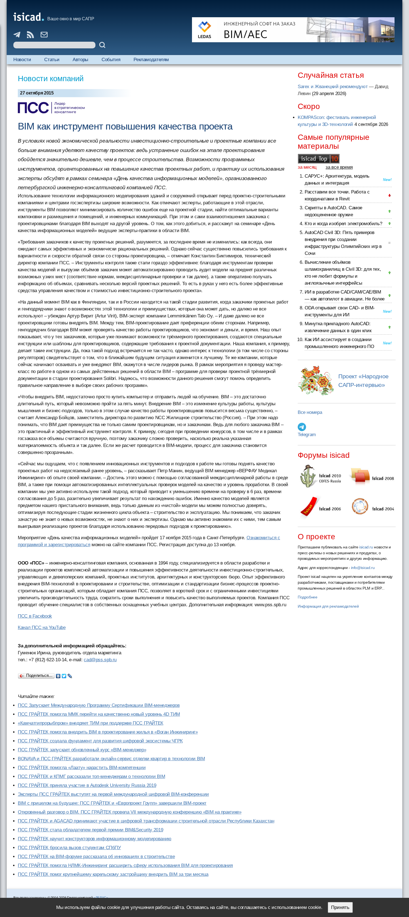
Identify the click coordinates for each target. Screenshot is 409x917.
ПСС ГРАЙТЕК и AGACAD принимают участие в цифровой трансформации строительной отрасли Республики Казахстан (146, 821)
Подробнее (307, 597)
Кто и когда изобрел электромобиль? (343, 223)
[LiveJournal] (70, 674)
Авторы (80, 59)
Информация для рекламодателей (328, 606)
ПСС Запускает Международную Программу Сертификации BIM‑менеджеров (99, 705)
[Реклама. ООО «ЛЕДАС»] (293, 29)
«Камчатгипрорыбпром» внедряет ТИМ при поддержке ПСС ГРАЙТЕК (90, 723)
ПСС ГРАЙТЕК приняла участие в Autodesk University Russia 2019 (87, 785)
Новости (22, 59)
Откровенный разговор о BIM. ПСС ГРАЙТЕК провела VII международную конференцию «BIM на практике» (129, 812)
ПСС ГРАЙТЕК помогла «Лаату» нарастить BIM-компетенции (82, 767)
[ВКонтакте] (58, 674)
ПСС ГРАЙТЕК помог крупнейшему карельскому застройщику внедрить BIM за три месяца (113, 874)
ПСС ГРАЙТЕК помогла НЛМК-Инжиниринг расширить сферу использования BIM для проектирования (125, 865)
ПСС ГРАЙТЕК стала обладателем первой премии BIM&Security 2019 (90, 829)
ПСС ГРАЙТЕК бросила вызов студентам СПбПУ (69, 847)
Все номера (310, 412)
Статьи (51, 59)
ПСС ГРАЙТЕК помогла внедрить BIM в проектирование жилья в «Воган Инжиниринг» (108, 732)
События (111, 59)
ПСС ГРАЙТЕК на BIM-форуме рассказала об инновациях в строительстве (96, 856)
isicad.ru (366, 547)
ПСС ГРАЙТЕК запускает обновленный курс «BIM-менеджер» (82, 749)
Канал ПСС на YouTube (42, 627)
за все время (339, 167)
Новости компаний (51, 78)
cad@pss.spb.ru (100, 659)
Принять (340, 907)
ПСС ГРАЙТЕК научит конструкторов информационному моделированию (94, 838)
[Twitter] (64, 674)
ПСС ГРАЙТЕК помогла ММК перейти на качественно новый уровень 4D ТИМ (99, 714)
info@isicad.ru (363, 567)
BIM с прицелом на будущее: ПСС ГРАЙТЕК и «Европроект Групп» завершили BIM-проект (112, 803)
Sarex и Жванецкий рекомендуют (333, 86)
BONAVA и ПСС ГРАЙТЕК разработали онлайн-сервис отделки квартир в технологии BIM (111, 758)
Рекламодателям (151, 59)
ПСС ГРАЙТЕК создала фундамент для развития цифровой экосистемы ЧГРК (100, 741)
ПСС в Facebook (35, 616)
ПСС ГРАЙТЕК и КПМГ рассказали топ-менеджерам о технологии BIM (91, 776)
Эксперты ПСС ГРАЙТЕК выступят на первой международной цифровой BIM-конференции (113, 794)
